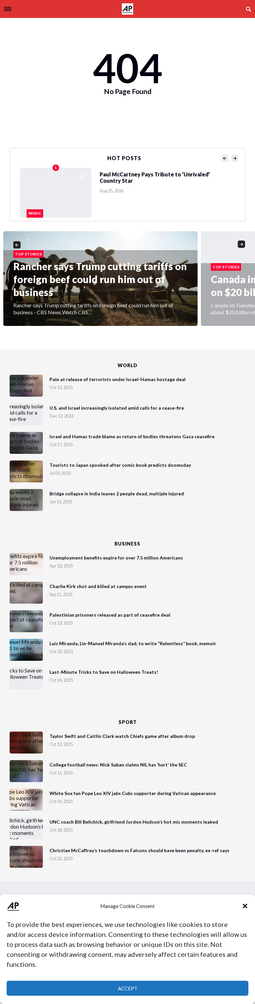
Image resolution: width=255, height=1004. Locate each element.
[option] (129, 191)
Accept (127, 988)
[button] (245, 906)
